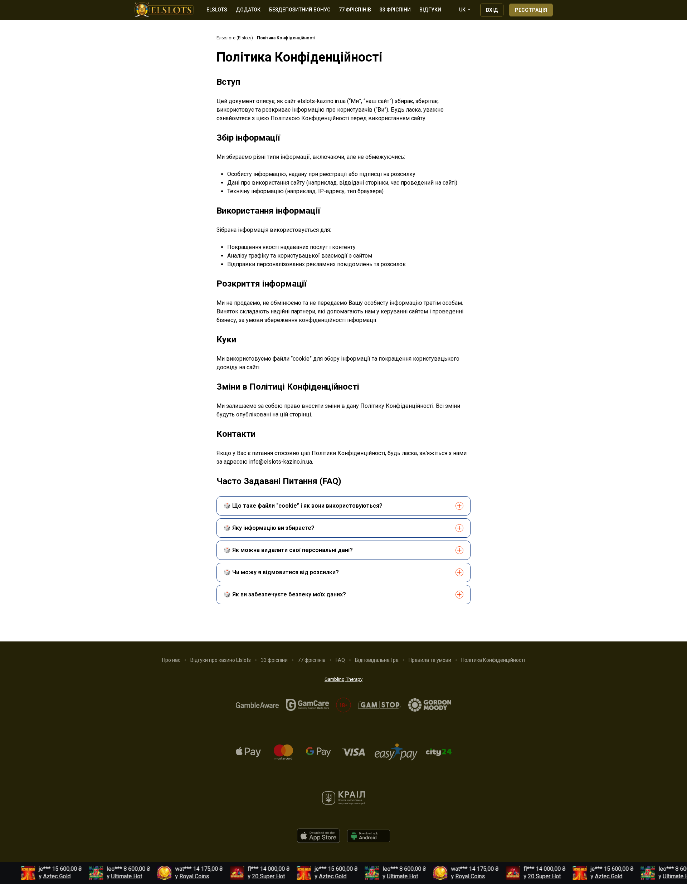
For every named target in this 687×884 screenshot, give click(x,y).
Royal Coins (186, 876)
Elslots (216, 10)
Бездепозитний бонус (299, 10)
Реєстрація (531, 10)
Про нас (171, 660)
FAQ (340, 660)
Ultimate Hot (119, 876)
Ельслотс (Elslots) (234, 37)
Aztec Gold (49, 876)
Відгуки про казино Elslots (220, 660)
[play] (318, 840)
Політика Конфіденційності (493, 660)
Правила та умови (430, 660)
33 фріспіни (395, 10)
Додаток (248, 10)
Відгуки (430, 10)
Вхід (492, 10)
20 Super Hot (260, 876)
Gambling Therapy (343, 679)
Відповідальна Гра (377, 660)
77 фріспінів (355, 10)
